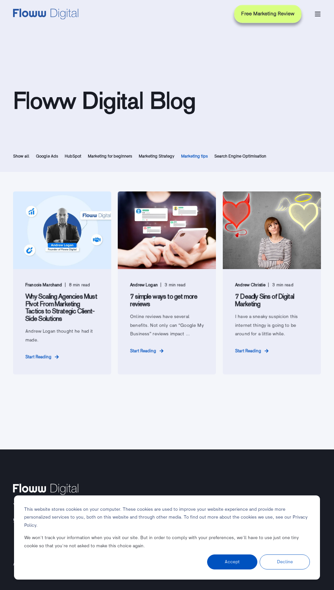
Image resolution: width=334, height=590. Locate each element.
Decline (285, 562)
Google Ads (47, 156)
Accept (232, 562)
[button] (13, 577)
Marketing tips (194, 156)
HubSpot (73, 156)
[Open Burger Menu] (317, 14)
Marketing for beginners (110, 156)
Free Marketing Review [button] (268, 14)
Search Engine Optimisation (240, 156)
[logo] (45, 489)
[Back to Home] (45, 14)
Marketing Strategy (157, 156)
